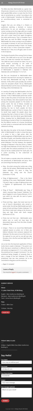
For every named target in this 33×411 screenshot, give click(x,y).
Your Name (4, 359)
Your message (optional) (8, 387)
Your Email (4, 366)
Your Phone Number (7, 373)
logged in (14, 272)
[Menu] (2, 3)
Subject (3, 380)
